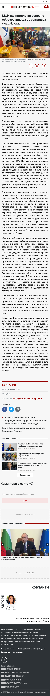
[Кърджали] (13, 676)
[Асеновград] (25, 7)
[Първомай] (11, 680)
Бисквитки (5, 652)
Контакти (40, 587)
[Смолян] (14, 683)
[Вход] (46, 7)
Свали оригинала (8, 29)
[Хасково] (11, 669)
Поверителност (7, 649)
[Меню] (7, 7)
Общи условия (23, 649)
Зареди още (25, 475)
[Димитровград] (15, 672)
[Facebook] (4, 660)
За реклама (18, 652)
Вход (25, 501)
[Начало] (2, 7)
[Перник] (10, 687)
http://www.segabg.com (27, 398)
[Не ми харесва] (45, 66)
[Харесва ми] (38, 66)
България (9, 384)
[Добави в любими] (31, 66)
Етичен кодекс (39, 649)
